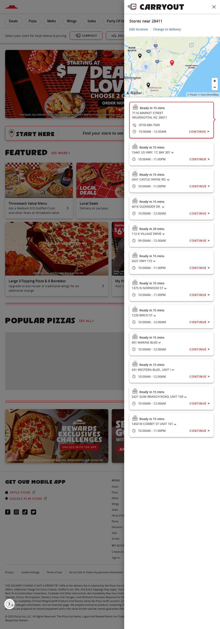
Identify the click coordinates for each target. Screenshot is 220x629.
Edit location (138, 29)
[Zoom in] (215, 81)
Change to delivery (167, 29)
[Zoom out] (215, 87)
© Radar (192, 94)
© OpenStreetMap (208, 94)
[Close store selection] (214, 7)
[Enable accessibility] (9, 604)
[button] (172, 63)
